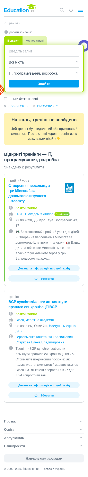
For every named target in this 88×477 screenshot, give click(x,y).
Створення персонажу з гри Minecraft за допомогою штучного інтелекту (29, 193)
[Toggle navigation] (81, 10)
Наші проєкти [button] (14, 446)
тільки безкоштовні (23, 98)
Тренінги (13, 23)
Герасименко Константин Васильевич (44, 336)
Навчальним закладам (44, 458)
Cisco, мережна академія (35, 319)
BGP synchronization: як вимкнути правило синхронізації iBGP (37, 304)
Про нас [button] (10, 421)
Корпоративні (35, 40)
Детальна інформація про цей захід (44, 268)
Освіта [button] (9, 429)
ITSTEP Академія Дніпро (34, 213)
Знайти (44, 83)
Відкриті (13, 40)
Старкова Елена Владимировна (40, 342)
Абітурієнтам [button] (14, 437)
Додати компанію (20, 32)
